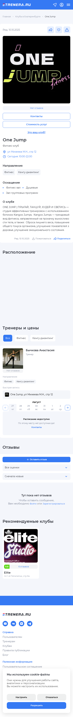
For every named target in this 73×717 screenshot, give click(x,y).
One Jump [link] (50, 16)
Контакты (36, 116)
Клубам (7, 646)
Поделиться (63, 238)
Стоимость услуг (36, 124)
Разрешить (37, 705)
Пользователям (12, 637)
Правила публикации (16, 650)
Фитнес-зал (13, 187)
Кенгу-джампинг (42, 338)
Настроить (21, 697)
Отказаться (52, 697)
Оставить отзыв (38, 459)
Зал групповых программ (22, 192)
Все (7, 338)
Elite (7, 572)
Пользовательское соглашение (22, 666)
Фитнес (21, 338)
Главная (7, 16)
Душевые (32, 187)
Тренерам (9, 641)
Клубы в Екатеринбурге (27, 16)
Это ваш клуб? (36, 132)
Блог (5, 654)
